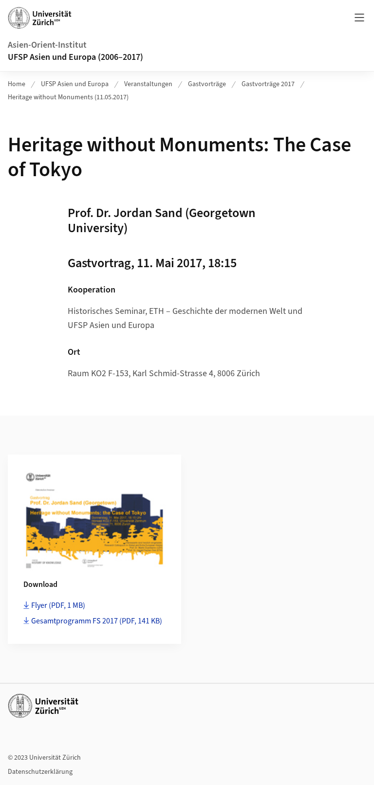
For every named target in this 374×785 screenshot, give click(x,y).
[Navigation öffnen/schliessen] (359, 17)
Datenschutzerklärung (40, 772)
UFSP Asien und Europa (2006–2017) (75, 57)
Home (16, 84)
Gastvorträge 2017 (268, 84)
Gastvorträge (207, 84)
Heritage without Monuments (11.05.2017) (68, 97)
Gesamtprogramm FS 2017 (96, 621)
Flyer (58, 605)
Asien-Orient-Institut (47, 45)
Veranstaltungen (148, 84)
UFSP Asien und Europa (75, 84)
